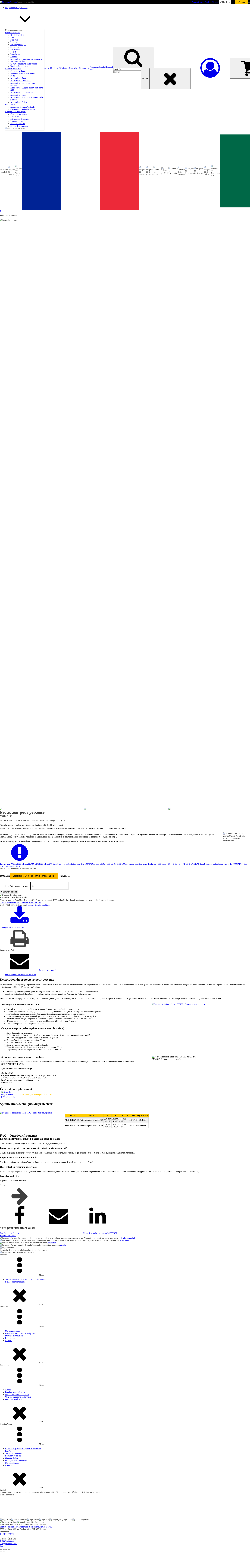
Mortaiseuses (15, 54)
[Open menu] (249, 2)
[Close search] (170, 78)
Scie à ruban (15, 47)
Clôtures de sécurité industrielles (23, 64)
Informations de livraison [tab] (25, 974)
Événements (10, 1338)
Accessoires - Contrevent (20, 80)
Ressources (84, 68)
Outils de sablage (17, 35)
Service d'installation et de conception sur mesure (25, 1279)
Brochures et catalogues (15, 1392)
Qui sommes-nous (12, 1331)
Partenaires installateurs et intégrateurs (20, 1333)
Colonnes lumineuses (19, 114)
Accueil (47, 68)
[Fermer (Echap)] (9, 1549)
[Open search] (133, 57)
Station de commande (19, 126)
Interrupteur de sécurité (19, 119)
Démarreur (14, 116)
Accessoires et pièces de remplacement (26, 59)
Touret (13, 52)
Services (54, 68)
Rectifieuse (15, 49)
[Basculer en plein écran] (4, 1549)
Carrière (8, 1340)
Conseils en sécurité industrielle (18, 1397)
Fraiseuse (14, 40)
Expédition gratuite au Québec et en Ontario (23, 1448)
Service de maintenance (15, 1282)
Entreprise (73, 68)
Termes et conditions (13, 1453)
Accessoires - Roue (18, 95)
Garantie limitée (11, 1458)
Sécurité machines (42, 905)
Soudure (13, 56)
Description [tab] (10, 974)
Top (1, 1546)
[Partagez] (6, 1549)
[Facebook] (19, 1225)
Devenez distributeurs (14, 1336)
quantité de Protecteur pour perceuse (15, 886)
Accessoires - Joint (18, 78)
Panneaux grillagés (18, 71)
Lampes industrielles (18, 121)
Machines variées (17, 61)
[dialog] (125, 213)
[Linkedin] (97, 1225)
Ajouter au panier (9, 892)
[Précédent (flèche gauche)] (1, 1551)
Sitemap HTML (45, 1527)
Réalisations (64, 68)
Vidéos (8, 1390)
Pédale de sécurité (17, 123)
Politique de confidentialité (16, 1460)
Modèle (5, 876)
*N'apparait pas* (197, 2)
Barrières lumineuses (18, 66)
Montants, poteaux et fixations (22, 73)
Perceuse (14, 42)
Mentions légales (12, 1463)
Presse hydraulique (18, 45)
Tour (12, 37)
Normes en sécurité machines (17, 1394)
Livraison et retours (13, 1456)
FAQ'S (8, 1451)
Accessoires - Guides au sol (21, 92)
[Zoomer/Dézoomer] (1, 1549)
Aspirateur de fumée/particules (22, 107)
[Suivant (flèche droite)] (4, 1551)
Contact (241, 2)
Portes (12, 76)
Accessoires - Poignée (19, 102)
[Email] (58, 1225)
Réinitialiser (66, 876)
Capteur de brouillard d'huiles (22, 109)
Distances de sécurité (13, 1399)
